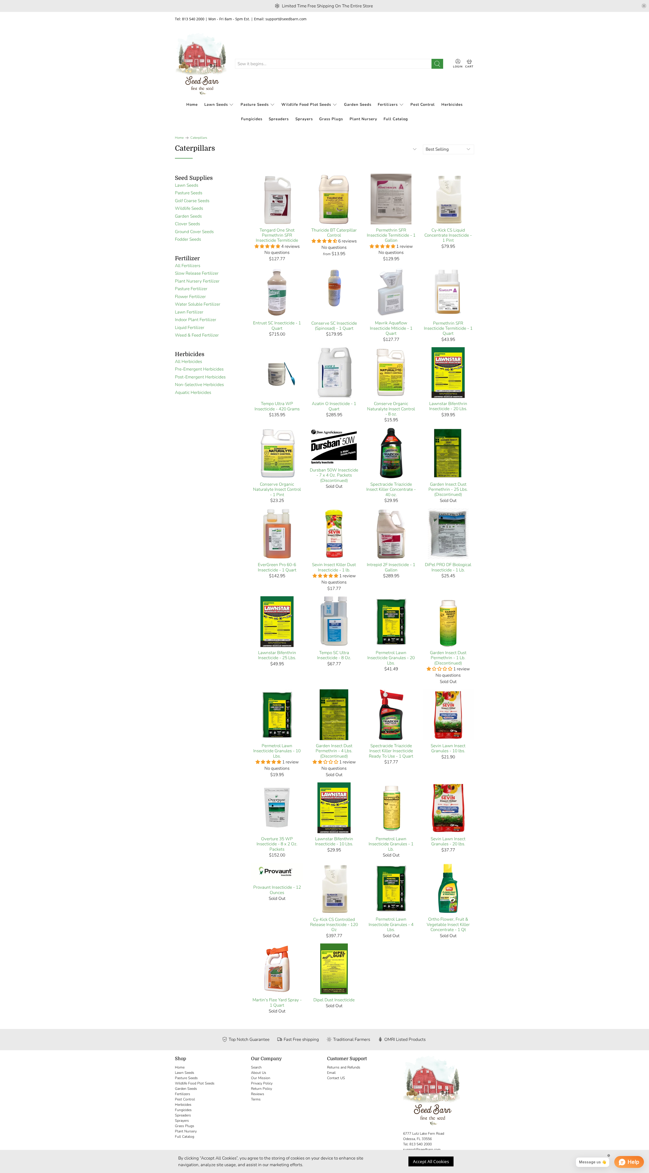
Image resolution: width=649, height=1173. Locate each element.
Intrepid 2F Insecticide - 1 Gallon (391, 567)
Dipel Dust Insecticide (334, 1000)
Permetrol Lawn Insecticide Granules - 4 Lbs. (391, 924)
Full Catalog (396, 118)
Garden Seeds (357, 104)
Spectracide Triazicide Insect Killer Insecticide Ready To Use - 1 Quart (391, 751)
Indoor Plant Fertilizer (195, 320)
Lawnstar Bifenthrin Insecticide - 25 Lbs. (277, 655)
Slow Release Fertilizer (197, 273)
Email (331, 1072)
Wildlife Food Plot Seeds (306, 104)
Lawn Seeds (216, 104)
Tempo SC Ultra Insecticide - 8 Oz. (334, 655)
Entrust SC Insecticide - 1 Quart (277, 325)
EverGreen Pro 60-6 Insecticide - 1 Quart (277, 567)
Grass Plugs (331, 118)
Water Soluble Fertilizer (197, 304)
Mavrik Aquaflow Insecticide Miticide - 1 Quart (391, 328)
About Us (258, 1072)
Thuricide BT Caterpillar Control (334, 232)
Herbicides (452, 104)
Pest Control (422, 104)
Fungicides (251, 118)
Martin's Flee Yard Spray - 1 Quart (277, 1002)
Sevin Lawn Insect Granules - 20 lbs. (448, 841)
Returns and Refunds (343, 1067)
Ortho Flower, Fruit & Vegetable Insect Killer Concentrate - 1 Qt (448, 924)
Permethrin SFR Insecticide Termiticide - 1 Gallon (391, 235)
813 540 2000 (420, 1144)
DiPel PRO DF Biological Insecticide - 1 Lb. (448, 567)
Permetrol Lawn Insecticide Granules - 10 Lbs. (277, 751)
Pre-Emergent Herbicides (199, 369)
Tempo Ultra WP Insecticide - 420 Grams (277, 406)
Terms (256, 1099)
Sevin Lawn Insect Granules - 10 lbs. (448, 748)
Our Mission (260, 1078)
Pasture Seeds (255, 104)
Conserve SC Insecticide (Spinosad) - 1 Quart (334, 325)
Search (256, 1067)
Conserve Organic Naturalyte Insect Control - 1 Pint (277, 489)
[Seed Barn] (201, 63)
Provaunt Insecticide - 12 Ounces (277, 889)
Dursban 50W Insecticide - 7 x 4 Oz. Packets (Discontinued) (334, 475)
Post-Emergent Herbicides (200, 377)
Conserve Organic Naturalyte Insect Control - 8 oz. (391, 409)
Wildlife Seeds (189, 208)
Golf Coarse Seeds (192, 201)
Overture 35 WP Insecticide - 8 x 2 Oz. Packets (277, 844)
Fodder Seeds (188, 239)
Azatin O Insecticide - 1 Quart (334, 406)
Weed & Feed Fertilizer (197, 335)
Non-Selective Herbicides (199, 385)
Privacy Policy (262, 1083)
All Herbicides (188, 361)
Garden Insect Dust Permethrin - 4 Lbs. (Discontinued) (334, 751)
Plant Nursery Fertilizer (197, 281)
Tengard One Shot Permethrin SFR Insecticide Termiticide (277, 235)
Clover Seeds (187, 224)
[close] (643, 5)
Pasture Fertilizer (191, 289)
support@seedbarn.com (422, 1149)
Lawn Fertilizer (189, 312)
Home (192, 104)
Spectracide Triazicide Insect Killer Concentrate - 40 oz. (391, 489)
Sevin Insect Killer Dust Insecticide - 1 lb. (334, 567)
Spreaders (279, 118)
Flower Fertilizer (190, 297)
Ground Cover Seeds (194, 232)
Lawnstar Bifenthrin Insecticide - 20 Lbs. (448, 406)
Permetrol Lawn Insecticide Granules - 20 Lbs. (391, 658)
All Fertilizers (187, 266)
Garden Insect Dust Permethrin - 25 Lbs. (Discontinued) (448, 489)
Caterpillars (198, 137)
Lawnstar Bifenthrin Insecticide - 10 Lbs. (334, 841)
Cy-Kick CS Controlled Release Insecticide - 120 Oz (334, 925)
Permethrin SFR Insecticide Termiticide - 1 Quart (448, 328)
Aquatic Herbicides (193, 392)
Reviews (257, 1094)
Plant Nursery (363, 118)
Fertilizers (388, 104)
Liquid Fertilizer (189, 327)
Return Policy (261, 1088)
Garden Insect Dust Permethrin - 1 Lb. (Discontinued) (448, 658)
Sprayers (304, 118)
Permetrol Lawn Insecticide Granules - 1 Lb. (391, 844)
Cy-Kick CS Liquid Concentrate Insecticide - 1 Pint (448, 235)
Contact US (336, 1078)
